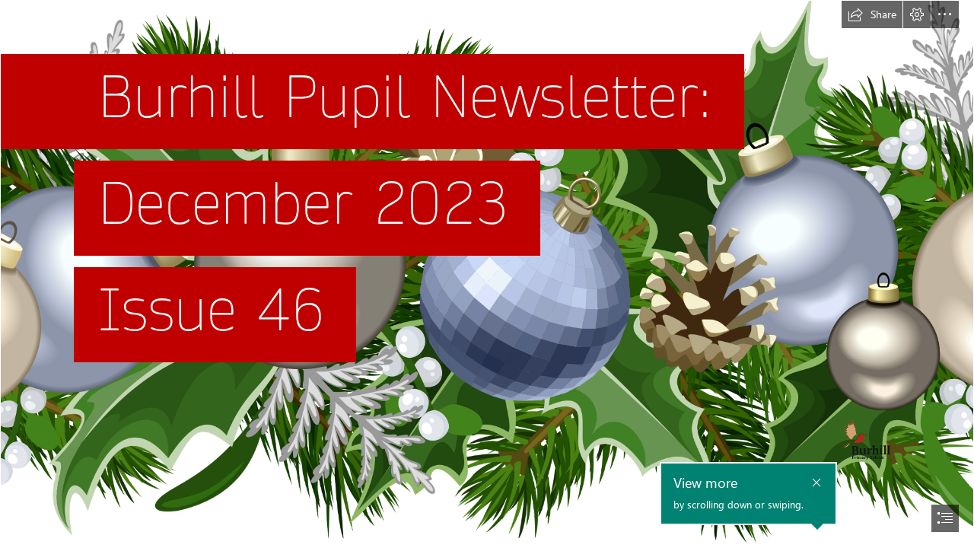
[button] (872, 14)
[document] (487, 274)
